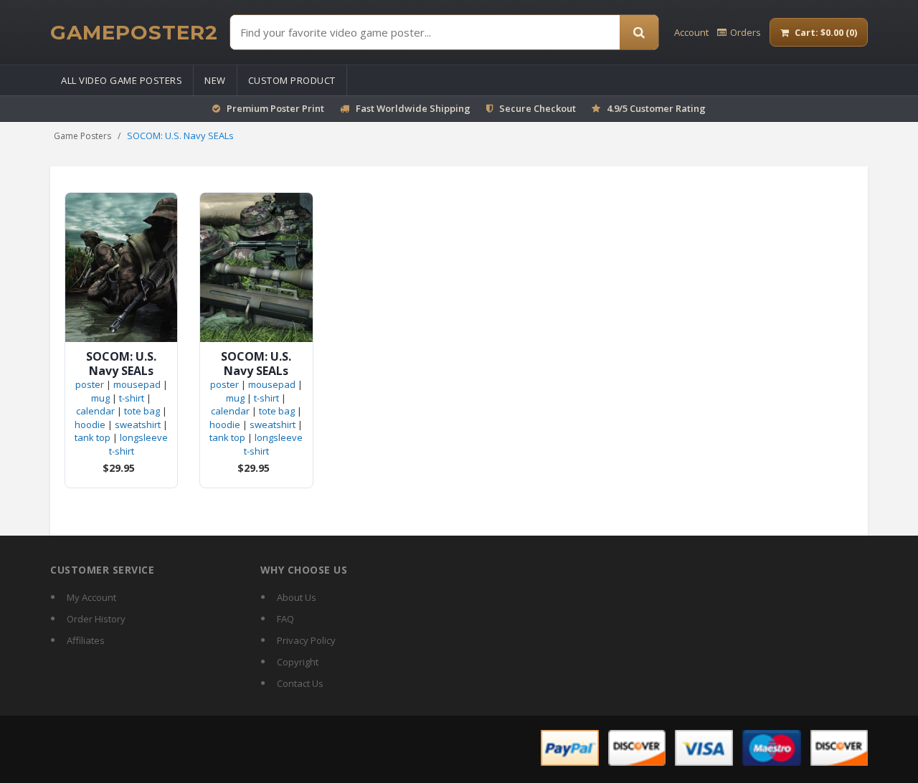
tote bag (142, 410)
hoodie (90, 424)
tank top (92, 437)
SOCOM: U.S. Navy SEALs (121, 363)
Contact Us (300, 683)
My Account (91, 597)
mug (100, 398)
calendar (95, 410)
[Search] (639, 32)
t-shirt (131, 398)
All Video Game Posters (121, 80)
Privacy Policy (306, 640)
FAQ (285, 618)
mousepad (137, 384)
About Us (296, 597)
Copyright (297, 661)
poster (89, 384)
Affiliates (86, 640)
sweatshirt (138, 424)
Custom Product (292, 80)
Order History (96, 618)
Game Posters (82, 136)
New (215, 80)
